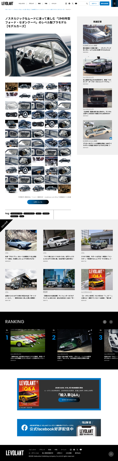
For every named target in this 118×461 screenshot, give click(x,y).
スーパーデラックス (29, 213)
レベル (21, 216)
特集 (46, 3)
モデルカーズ (14, 216)
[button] (111, 322)
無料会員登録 (104, 3)
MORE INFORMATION (69, 400)
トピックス (22, 3)
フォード (38, 213)
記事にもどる (38, 202)
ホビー (10, 9)
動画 (39, 3)
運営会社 (78, 453)
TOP (6, 9)
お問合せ (59, 453)
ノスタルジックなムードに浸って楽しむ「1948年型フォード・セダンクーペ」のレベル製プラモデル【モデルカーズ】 (39, 9)
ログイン (94, 3)
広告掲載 (69, 453)
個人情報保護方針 (47, 453)
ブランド (31, 3)
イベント (54, 3)
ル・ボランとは (34, 453)
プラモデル (46, 213)
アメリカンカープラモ (16, 213)
